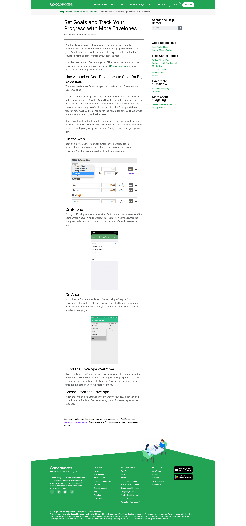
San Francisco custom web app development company (150, 519)
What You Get (117, 4)
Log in (174, 5)
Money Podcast (159, 107)
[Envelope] (65, 492)
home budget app (59, 478)
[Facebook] (52, 492)
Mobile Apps (158, 66)
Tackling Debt (158, 72)
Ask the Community (160, 88)
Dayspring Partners (68, 512)
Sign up (188, 5)
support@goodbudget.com (76, 422)
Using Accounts (159, 69)
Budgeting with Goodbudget (164, 63)
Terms (79, 512)
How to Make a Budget (162, 50)
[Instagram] (72, 492)
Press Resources (95, 512)
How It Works (100, 4)
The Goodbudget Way (139, 4)
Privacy (84, 512)
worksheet (61, 486)
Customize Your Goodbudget (85, 11)
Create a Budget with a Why (164, 104)
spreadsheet (73, 486)
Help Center (65, 11)
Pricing (161, 5)
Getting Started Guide (161, 60)
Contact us (157, 91)
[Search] (180, 28)
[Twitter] (59, 492)
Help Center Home (160, 47)
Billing (155, 75)
